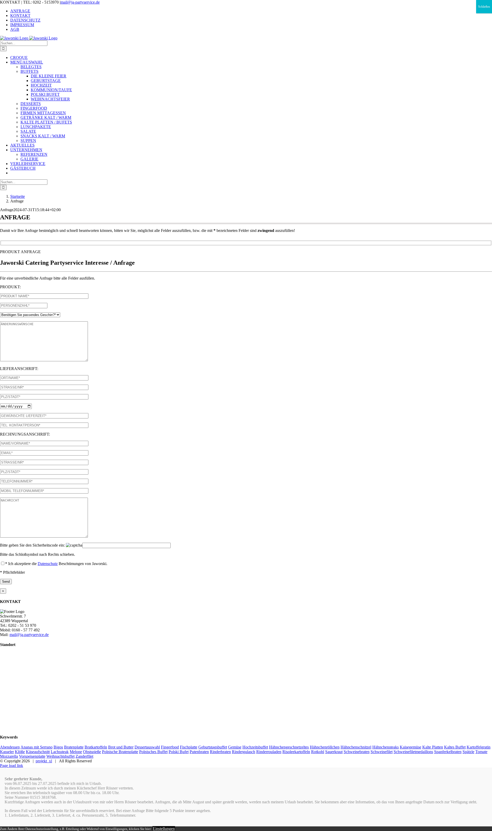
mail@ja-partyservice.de (80, 2)
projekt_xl (44, 761)
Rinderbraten (220, 752)
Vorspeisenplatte (32, 756)
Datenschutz (48, 563)
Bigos (58, 747)
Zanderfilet (84, 756)
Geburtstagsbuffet (212, 747)
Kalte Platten (432, 747)
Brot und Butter (121, 747)
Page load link (11, 765)
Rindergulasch (243, 752)
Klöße (20, 752)
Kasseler (7, 752)
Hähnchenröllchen (325, 747)
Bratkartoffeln (96, 747)
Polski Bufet (179, 752)
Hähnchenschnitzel (356, 747)
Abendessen (10, 747)
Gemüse (234, 747)
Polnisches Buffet (153, 752)
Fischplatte (188, 747)
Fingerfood (170, 747)
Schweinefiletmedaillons (413, 752)
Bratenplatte (74, 747)
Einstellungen (164, 828)
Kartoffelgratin (478, 747)
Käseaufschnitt (38, 752)
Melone (76, 752)
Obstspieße (92, 752)
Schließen (484, 6)
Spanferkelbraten (448, 752)
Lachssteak (60, 752)
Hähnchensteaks (385, 747)
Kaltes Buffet (455, 747)
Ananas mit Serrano (36, 747)
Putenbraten (199, 752)
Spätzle (468, 752)
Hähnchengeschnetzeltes (289, 747)
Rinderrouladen (268, 752)
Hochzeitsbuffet (255, 747)
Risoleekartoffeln (296, 752)
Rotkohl (317, 752)
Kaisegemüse (410, 747)
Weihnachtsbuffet (60, 756)
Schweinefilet (382, 752)
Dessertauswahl (147, 747)
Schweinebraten (357, 752)
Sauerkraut (334, 752)
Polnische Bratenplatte (120, 752)
